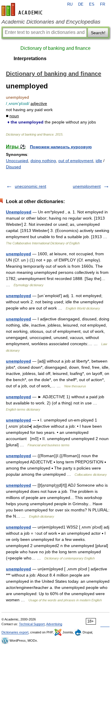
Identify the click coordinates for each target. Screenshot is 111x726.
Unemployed (18, 212)
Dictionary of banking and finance (55, 48)
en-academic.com (22, 9)
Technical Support (32, 624)
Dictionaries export (14, 632)
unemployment (87, 186)
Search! (98, 32)
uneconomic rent (30, 186)
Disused (13, 166)
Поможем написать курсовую (61, 146)
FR (102, 4)
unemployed (18, 253)
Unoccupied (17, 160)
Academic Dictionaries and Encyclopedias (50, 22)
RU (70, 4)
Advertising (54, 624)
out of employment (75, 160)
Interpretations (30, 58)
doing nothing (43, 160)
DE (80, 4)
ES (91, 4)
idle (99, 160)
